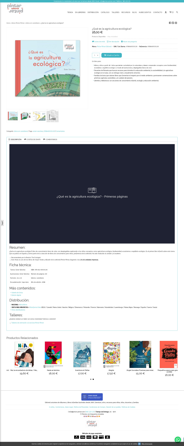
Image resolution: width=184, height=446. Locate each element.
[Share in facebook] (170, 23)
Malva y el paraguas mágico (20, 370)
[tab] (14, 139)
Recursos (125, 12)
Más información (147, 444)
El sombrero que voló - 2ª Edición (78, 370)
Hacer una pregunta (130, 42)
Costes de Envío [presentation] (33, 139)
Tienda (70, 12)
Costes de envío (99, 42)
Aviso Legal (69, 407)
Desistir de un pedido (113, 407)
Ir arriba (51, 407)
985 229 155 (90, 412)
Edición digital (16, 295)
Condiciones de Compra (97, 407)
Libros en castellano (21, 131)
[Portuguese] (93, 416)
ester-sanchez (38, 131)
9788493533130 (49, 131)
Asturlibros (23, 305)
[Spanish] (97, 416)
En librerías (80, 12)
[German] (88, 416)
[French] (86, 416)
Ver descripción (114, 42)
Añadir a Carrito (112, 55)
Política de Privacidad (81, 407)
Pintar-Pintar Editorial (104, 46)
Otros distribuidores (18, 310)
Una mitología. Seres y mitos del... (107, 370)
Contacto (157, 12)
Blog (134, 12)
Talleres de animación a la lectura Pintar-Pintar (27, 323)
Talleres (115, 12)
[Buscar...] (177, 12)
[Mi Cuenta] (166, 12)
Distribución (93, 12)
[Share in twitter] (172, 23)
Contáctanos (59, 407)
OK (139, 444)
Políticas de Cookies (128, 407)
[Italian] (91, 416)
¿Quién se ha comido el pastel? (136, 370)
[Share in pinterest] (175, 23)
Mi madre (49, 370)
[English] (84, 416)
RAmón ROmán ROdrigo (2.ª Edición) (166, 370)
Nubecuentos (145, 12)
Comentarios (60, 131)
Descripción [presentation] (15, 139)
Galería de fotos (17, 293)
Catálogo (105, 12)
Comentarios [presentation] (51, 139)
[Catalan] (99, 416)
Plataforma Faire (35, 307)
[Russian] (95, 416)
